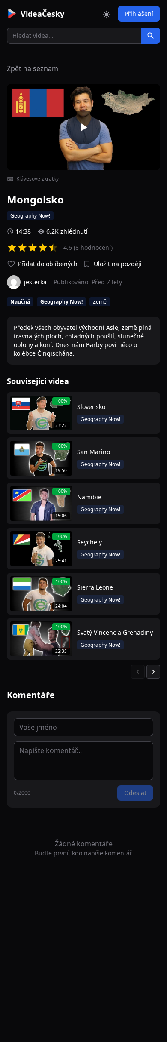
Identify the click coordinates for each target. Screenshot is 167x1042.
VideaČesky (42, 14)
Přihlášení (139, 13)
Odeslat (135, 793)
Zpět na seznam (32, 68)
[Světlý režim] (106, 13)
